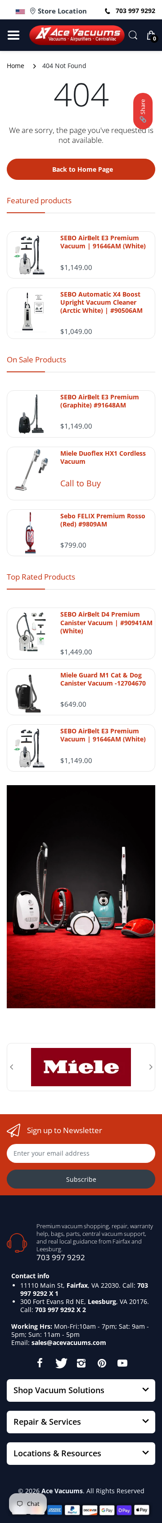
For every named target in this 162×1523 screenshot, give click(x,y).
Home (15, 65)
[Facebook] (40, 1363)
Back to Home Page (82, 169)
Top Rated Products (41, 577)
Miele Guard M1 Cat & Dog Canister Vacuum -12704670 (103, 679)
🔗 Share (143, 111)
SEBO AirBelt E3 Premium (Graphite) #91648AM (99, 401)
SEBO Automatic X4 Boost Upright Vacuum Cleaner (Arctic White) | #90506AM (101, 302)
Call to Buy (80, 483)
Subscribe (81, 1179)
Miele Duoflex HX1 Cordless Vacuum (103, 457)
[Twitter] (60, 1363)
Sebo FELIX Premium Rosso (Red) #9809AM (102, 520)
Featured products (39, 200)
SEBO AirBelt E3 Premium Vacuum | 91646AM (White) (103, 242)
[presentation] (11, 1067)
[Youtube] (122, 1363)
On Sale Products (36, 359)
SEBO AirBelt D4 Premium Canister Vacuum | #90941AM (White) (106, 622)
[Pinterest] (102, 1363)
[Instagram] (81, 1363)
